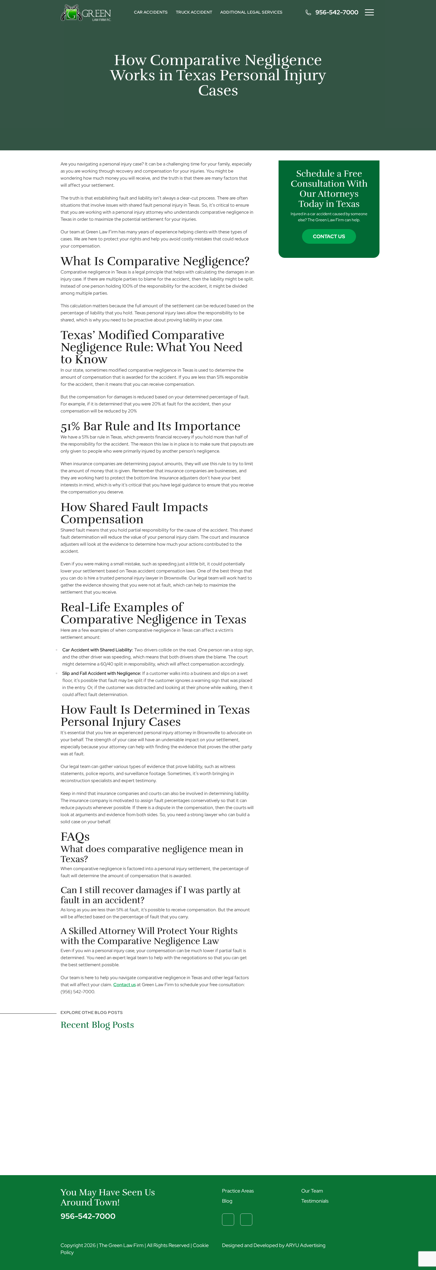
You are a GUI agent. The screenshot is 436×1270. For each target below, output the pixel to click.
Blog (227, 1201)
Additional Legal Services (251, 12)
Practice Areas (238, 1191)
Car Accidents (151, 12)
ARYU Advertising (305, 1245)
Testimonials (315, 1201)
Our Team (312, 1191)
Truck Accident (194, 12)
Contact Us (329, 236)
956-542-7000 (336, 12)
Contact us (124, 984)
